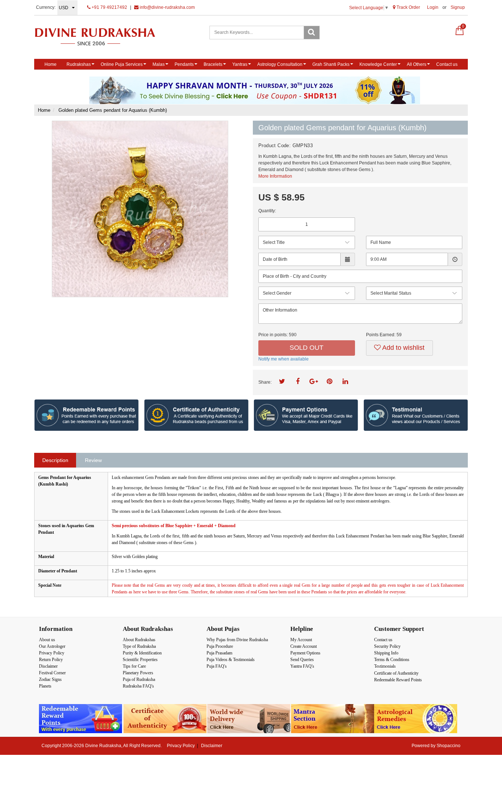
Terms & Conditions (391, 659)
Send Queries (302, 659)
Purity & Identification (142, 653)
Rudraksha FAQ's (138, 686)
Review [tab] (93, 460)
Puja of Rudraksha (139, 679)
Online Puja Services (122, 64)
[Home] (102, 37)
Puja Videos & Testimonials (231, 659)
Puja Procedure (220, 646)
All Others (416, 64)
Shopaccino (448, 745)
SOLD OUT (306, 347)
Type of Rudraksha (139, 646)
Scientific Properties (140, 659)
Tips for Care (134, 666)
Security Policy (387, 646)
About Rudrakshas (139, 639)
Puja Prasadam (219, 653)
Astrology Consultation (279, 64)
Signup (458, 7)
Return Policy (51, 659)
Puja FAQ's (217, 666)
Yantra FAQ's (302, 666)
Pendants (184, 64)
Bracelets (213, 64)
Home (50, 64)
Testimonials (385, 666)
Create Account (303, 646)
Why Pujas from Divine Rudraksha (237, 639)
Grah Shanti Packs (330, 64)
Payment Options (305, 653)
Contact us (447, 64)
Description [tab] (55, 460)
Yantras (239, 64)
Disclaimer (48, 666)
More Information (275, 176)
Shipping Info (386, 653)
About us (47, 639)
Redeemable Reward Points (398, 679)
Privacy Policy (51, 653)
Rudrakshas (79, 64)
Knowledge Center (378, 64)
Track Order (407, 7)
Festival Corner (52, 672)
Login (432, 7)
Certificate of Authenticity (396, 673)
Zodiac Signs (50, 679)
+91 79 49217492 (108, 7)
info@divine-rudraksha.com (167, 7)
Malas (159, 64)
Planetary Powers (138, 672)
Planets (45, 686)
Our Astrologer (52, 646)
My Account (301, 639)
